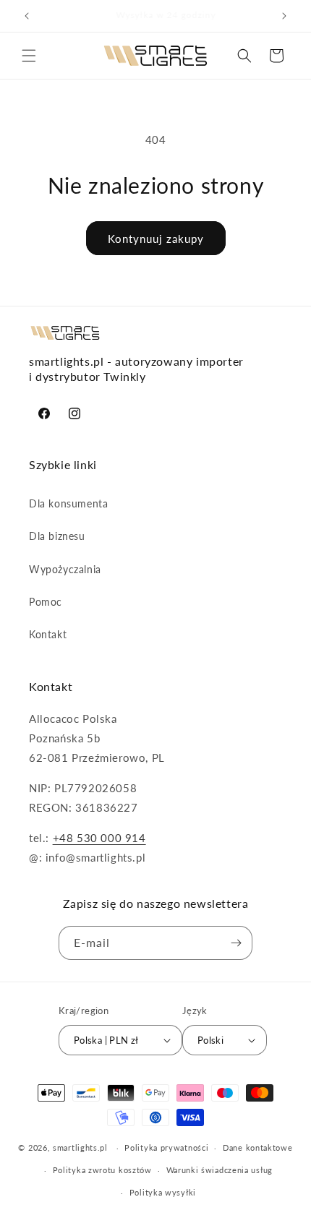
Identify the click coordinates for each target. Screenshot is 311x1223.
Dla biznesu (57, 536)
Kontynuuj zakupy (156, 238)
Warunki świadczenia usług (219, 1170)
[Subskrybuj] (236, 943)
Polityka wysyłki (162, 1192)
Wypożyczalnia (65, 569)
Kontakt (48, 634)
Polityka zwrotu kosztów (102, 1170)
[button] (29, 56)
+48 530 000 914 (99, 837)
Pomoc (45, 602)
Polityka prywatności (166, 1147)
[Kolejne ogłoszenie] (284, 16)
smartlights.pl (80, 1147)
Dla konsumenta (68, 503)
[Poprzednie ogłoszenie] (27, 16)
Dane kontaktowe (258, 1147)
